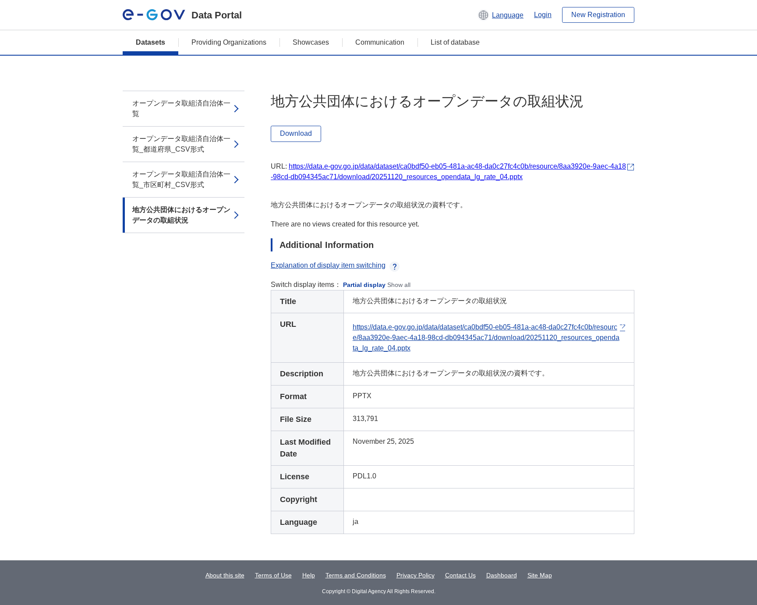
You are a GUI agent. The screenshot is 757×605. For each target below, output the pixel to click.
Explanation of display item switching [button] (328, 265)
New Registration (598, 14)
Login (543, 14)
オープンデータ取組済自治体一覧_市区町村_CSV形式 (181, 179)
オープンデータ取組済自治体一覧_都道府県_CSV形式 (181, 144)
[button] (501, 15)
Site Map (539, 575)
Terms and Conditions (355, 575)
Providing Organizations (228, 42)
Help (308, 575)
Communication (379, 42)
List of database (455, 42)
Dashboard (501, 575)
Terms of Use (273, 575)
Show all (398, 284)
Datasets (150, 42)
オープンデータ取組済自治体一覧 (181, 108)
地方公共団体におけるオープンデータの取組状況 (181, 215)
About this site (224, 575)
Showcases (311, 42)
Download (296, 133)
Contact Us (460, 575)
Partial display (364, 284)
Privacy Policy (415, 575)
